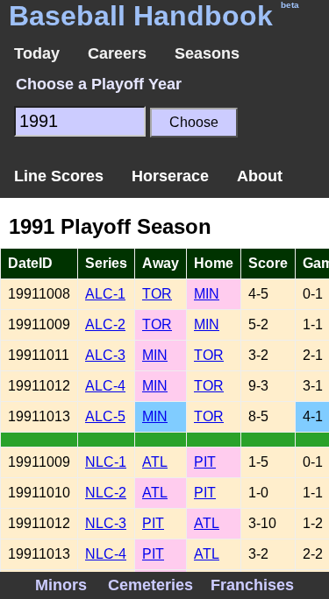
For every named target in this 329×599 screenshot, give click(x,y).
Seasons (207, 53)
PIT (205, 462)
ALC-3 (105, 355)
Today (37, 53)
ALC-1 (105, 293)
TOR (157, 293)
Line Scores (59, 176)
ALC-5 (105, 416)
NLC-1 (105, 462)
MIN (206, 293)
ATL (155, 462)
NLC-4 (105, 553)
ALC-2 (105, 324)
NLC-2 (105, 492)
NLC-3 (105, 523)
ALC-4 (105, 385)
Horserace (170, 176)
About (260, 176)
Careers (117, 53)
